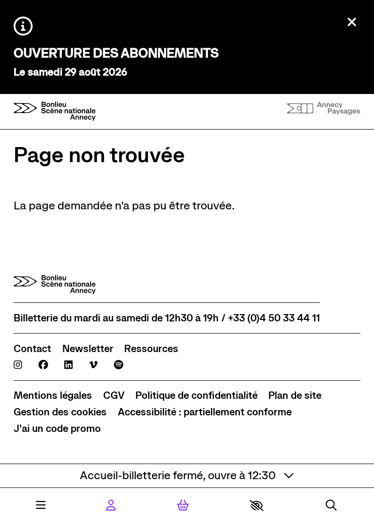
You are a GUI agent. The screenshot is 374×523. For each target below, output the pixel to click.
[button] (256, 505)
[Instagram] (18, 365)
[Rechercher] (331, 505)
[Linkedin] (68, 365)
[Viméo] (93, 365)
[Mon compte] (111, 505)
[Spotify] (118, 365)
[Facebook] (43, 365)
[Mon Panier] (183, 505)
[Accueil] (54, 111)
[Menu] (41, 505)
